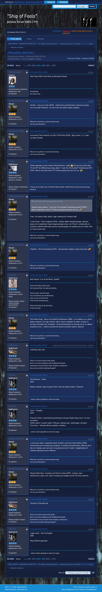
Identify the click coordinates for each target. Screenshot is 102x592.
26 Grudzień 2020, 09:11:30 (38, 131)
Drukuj (91, 65)
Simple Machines (22, 587)
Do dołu (10, 65)
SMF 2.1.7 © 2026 (10, 587)
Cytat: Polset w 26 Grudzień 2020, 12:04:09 (48, 201)
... (26, 65)
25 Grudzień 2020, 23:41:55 (38, 72)
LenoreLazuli (15, 72)
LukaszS (13, 345)
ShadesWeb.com (22, 589)
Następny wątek (88, 58)
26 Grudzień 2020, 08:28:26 (38, 101)
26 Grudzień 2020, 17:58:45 (38, 275)
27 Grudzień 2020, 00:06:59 (38, 375)
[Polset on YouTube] (10, 184)
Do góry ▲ (93, 587)
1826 (47, 65)
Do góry (10, 559)
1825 (43, 65)
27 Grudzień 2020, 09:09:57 (38, 469)
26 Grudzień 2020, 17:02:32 (38, 245)
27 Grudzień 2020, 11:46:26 (38, 499)
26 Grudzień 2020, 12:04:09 (38, 161)
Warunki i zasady (84, 587)
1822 (29, 65)
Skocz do (61, 573)
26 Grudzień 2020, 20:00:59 (38, 315)
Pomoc (75, 587)
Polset (12, 161)
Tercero (12, 375)
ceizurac (13, 275)
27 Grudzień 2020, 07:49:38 (38, 439)
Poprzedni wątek (73, 58)
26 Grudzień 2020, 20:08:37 (38, 345)
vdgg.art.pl (66, 31)
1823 (33, 65)
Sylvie (91, 44)
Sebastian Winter (17, 101)
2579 (53, 65)
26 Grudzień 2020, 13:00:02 (38, 196)
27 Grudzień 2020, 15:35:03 (38, 529)
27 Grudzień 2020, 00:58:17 (38, 406)
